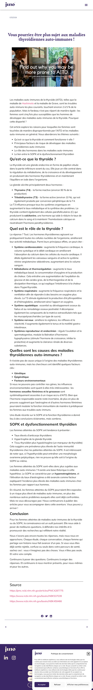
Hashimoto (28, 103)
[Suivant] (67, 627)
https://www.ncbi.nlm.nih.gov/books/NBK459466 (36, 601)
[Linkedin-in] (6, 658)
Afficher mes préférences (77, 685)
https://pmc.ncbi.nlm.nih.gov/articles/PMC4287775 (36, 590)
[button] (88, 654)
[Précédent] (25, 627)
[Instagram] (14, 658)
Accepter (42, 685)
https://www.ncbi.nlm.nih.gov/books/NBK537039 (36, 595)
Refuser (57, 685)
